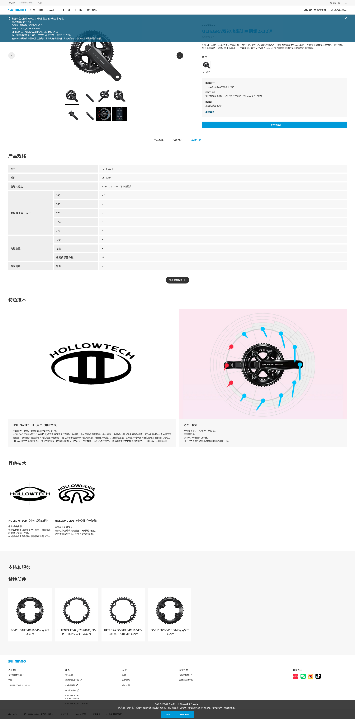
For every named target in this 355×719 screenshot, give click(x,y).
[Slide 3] (103, 96)
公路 (32, 9)
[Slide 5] (72, 114)
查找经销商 (276, 125)
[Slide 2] (87, 96)
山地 (40, 9)
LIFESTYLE (65, 9)
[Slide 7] (103, 114)
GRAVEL (51, 9)
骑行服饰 (92, 9)
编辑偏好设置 (184, 714)
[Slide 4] (119, 96)
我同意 (168, 714)
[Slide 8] (119, 114)
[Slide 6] (87, 114)
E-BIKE (79, 9)
